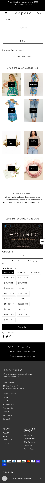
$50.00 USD (21, 272)
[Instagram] (5, 472)
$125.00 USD (23, 278)
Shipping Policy (30, 439)
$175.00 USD (23, 283)
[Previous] (5, 226)
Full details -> (10, 333)
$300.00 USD (9, 299)
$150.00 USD (9, 283)
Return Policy (29, 435)
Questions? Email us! (11, 377)
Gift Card (7, 251)
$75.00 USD (35, 272)
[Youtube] (11, 472)
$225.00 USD (23, 288)
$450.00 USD (9, 314)
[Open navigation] (6, 13)
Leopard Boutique (24, 478)
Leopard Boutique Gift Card (22, 218)
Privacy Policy (29, 449)
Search (6, 443)
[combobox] (13, 19)
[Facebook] (3, 472)
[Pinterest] (8, 472)
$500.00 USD (9, 320)
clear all (21, 50)
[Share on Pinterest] (10, 337)
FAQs (5, 436)
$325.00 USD (23, 299)
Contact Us (7, 440)
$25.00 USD (8, 272)
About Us (6, 433)
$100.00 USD (9, 278)
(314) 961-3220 (14, 394)
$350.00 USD (9, 304)
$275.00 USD (23, 293)
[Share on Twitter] (6, 337)
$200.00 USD (9, 288)
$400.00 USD (9, 309)
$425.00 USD (23, 309)
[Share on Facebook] (3, 337)
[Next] (10, 226)
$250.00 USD (9, 293)
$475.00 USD (23, 314)
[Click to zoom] (39, 226)
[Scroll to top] (41, 479)
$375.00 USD (23, 304)
